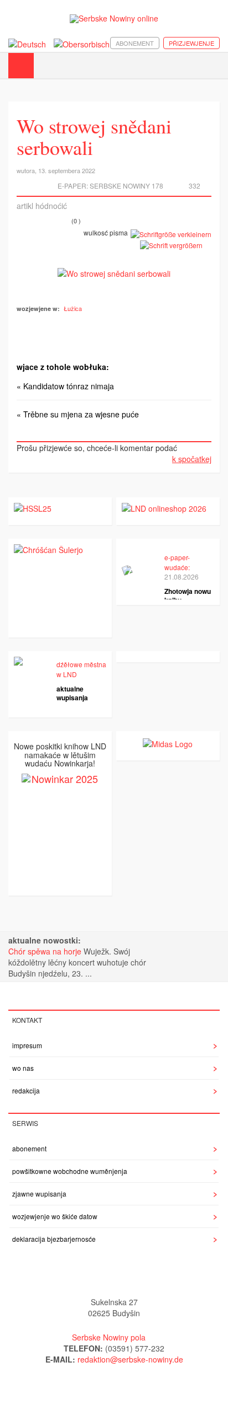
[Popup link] (114, 272)
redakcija (26, 1090)
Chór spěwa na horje (46, 951)
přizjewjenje (191, 43)
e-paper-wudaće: (177, 562)
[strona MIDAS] (168, 742)
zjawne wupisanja (39, 1193)
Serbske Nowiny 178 (126, 185)
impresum (27, 1045)
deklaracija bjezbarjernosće (54, 1238)
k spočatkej (191, 458)
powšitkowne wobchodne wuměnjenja (69, 1171)
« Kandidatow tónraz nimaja (65, 386)
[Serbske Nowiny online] (114, 18)
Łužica (73, 308)
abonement (135, 43)
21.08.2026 (181, 576)
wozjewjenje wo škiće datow (54, 1216)
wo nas (23, 1067)
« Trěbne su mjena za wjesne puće (78, 414)
